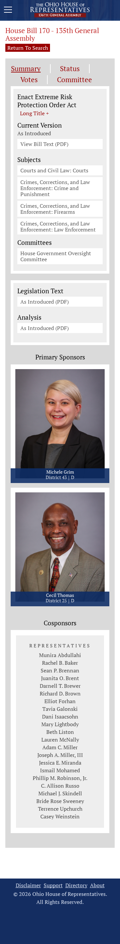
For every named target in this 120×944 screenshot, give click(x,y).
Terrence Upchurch (60, 809)
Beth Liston (60, 732)
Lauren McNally (60, 740)
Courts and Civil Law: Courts (54, 170)
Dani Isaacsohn (60, 717)
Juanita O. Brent (60, 678)
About (97, 885)
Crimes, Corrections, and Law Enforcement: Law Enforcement (58, 226)
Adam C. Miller (60, 747)
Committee (74, 79)
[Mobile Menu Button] (8, 11)
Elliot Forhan (60, 701)
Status (70, 68)
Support (53, 885)
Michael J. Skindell (60, 793)
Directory (76, 885)
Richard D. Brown (60, 693)
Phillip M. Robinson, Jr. (60, 778)
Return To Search (27, 47)
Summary (26, 68)
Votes (29, 79)
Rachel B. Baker (60, 663)
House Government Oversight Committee (55, 256)
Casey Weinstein (60, 816)
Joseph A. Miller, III (60, 755)
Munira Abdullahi (60, 655)
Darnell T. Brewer (60, 686)
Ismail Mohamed (60, 770)
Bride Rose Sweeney (60, 801)
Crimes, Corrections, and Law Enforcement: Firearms (55, 208)
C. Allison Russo (60, 786)
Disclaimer (28, 885)
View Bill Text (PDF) (44, 144)
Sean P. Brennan (60, 670)
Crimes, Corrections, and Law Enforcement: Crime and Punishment (55, 188)
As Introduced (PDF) (44, 301)
